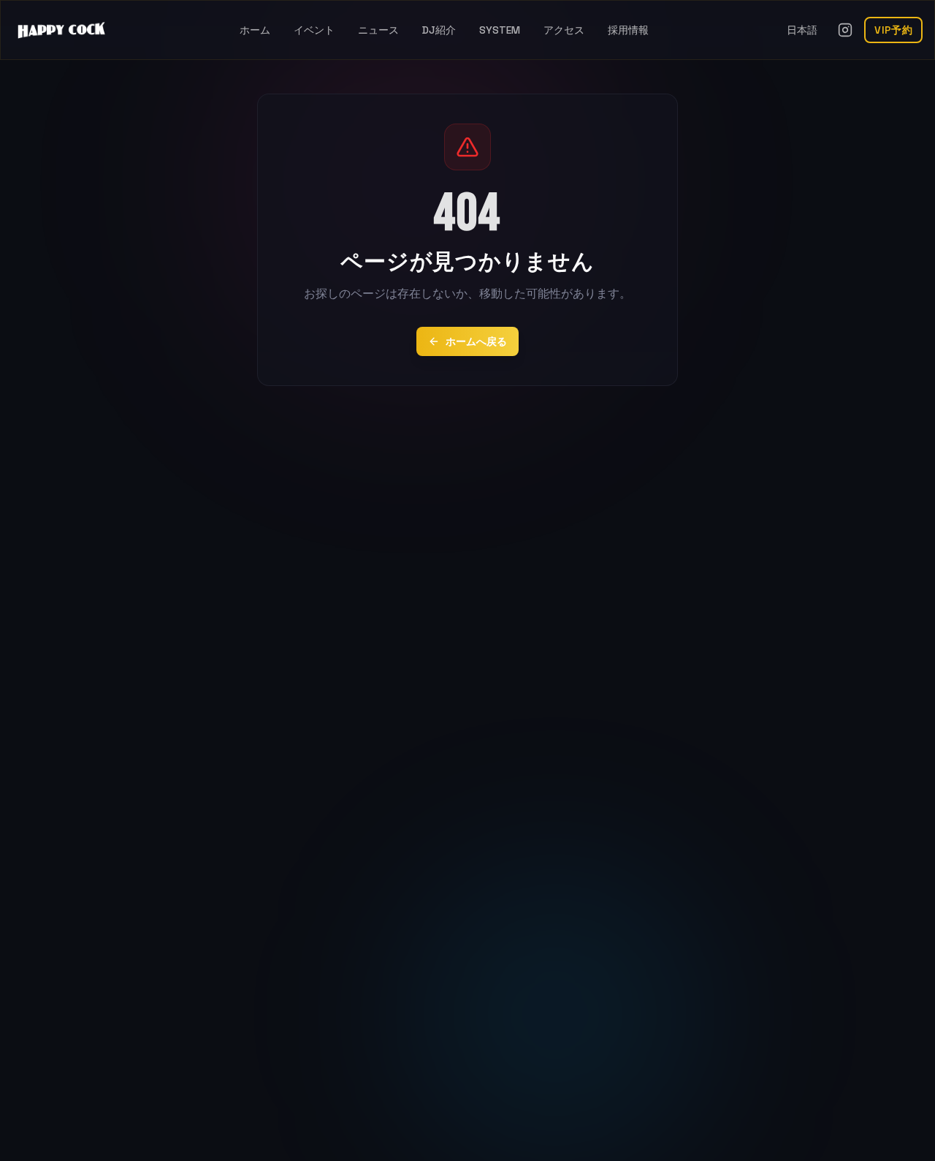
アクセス (563, 30)
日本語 (802, 30)
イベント (314, 30)
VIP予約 (893, 30)
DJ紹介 (439, 30)
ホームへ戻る (476, 341)
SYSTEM (499, 30)
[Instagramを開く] (845, 30)
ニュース (378, 30)
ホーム (255, 30)
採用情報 (628, 30)
